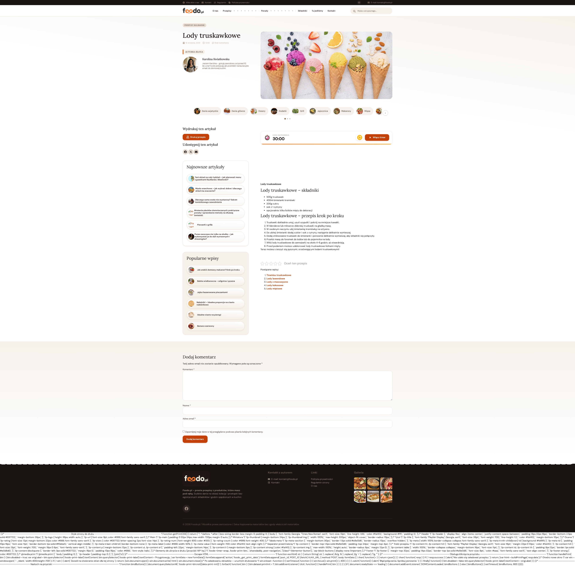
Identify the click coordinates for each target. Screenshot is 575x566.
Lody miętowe (274, 288)
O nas (215, 10)
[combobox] (371, 10)
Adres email (189, 419)
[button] (185, 152)
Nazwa (187, 405)
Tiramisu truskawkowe (279, 275)
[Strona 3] (289, 118)
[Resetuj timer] (359, 137)
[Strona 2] (287, 118)
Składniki (302, 10)
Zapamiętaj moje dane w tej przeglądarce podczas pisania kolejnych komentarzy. (224, 432)
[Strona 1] (285, 119)
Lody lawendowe (276, 278)
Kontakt (331, 10)
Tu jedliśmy (317, 10)
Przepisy (227, 10)
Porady (264, 10)
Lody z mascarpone (277, 281)
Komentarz (189, 369)
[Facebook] (359, 2)
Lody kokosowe (275, 285)
